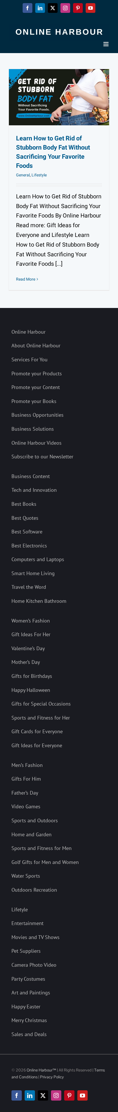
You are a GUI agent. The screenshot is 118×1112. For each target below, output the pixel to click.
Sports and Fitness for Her (40, 717)
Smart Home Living (33, 573)
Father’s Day (24, 792)
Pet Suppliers (26, 951)
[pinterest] (69, 1095)
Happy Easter (25, 1006)
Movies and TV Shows (35, 937)
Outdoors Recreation (34, 890)
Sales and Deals (29, 1034)
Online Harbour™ (41, 1070)
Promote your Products (36, 373)
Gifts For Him (26, 778)
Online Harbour (28, 332)
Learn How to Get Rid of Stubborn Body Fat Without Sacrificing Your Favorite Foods (53, 152)
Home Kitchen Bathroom (38, 601)
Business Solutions (32, 429)
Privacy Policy (52, 1076)
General (23, 175)
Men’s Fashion (27, 765)
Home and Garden (31, 834)
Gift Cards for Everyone (37, 731)
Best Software (26, 531)
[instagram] (56, 1095)
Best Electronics (29, 545)
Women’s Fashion (30, 620)
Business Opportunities (37, 415)
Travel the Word (28, 587)
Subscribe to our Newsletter (42, 456)
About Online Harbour (35, 345)
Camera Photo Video (33, 965)
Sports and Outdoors (34, 820)
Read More (25, 279)
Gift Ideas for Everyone (36, 745)
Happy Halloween (30, 690)
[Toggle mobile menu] (106, 44)
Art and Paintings (30, 992)
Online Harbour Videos (36, 443)
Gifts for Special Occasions (41, 703)
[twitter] (43, 1095)
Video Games (25, 806)
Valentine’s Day (28, 648)
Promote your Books (33, 401)
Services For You (29, 359)
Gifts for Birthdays (31, 676)
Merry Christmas (29, 1020)
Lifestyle (39, 175)
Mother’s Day (25, 662)
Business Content (30, 476)
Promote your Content (35, 387)
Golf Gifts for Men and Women (45, 862)
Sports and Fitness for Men (41, 848)
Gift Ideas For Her (30, 634)
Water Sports (25, 876)
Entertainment (27, 923)
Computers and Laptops (37, 559)
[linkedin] (30, 1095)
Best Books (23, 504)
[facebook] (16, 1095)
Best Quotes (24, 518)
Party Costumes (28, 979)
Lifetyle (19, 909)
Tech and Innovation (34, 490)
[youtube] (82, 1095)
